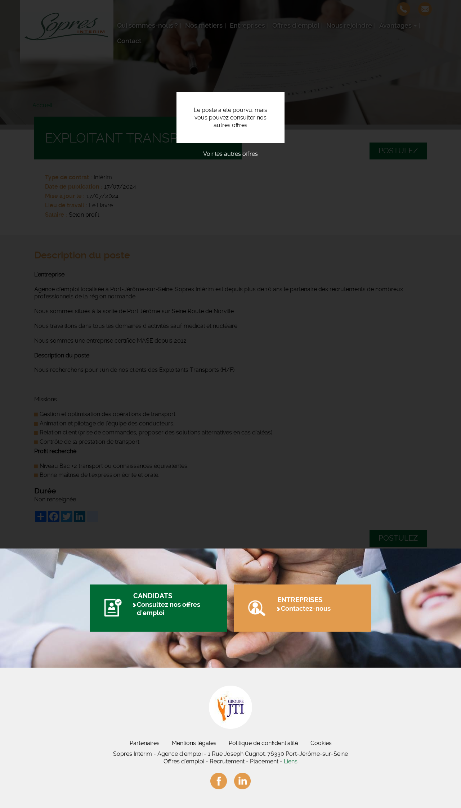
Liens (290, 761)
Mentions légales (194, 743)
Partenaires (145, 743)
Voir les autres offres (230, 153)
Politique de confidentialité (263, 743)
